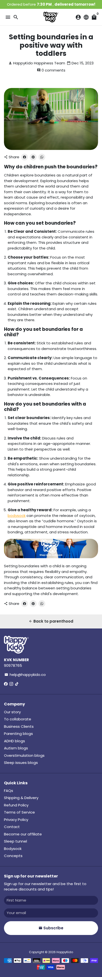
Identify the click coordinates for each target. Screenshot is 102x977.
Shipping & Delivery (21, 797)
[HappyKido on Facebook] (6, 683)
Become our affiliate (23, 834)
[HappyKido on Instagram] (11, 683)
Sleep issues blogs (21, 762)
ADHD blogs (14, 741)
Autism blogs (16, 748)
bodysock (17, 515)
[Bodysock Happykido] (51, 556)
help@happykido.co (25, 674)
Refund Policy (16, 805)
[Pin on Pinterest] (33, 157)
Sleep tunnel (15, 841)
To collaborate (17, 719)
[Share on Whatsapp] (41, 157)
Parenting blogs (18, 733)
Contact (12, 826)
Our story (12, 712)
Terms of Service (19, 812)
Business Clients (19, 726)
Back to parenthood (51, 621)
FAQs (8, 790)
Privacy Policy (16, 819)
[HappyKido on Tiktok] (17, 683)
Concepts (13, 855)
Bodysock (13, 848)
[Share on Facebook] (24, 157)
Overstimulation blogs (24, 755)
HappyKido (64, 952)
